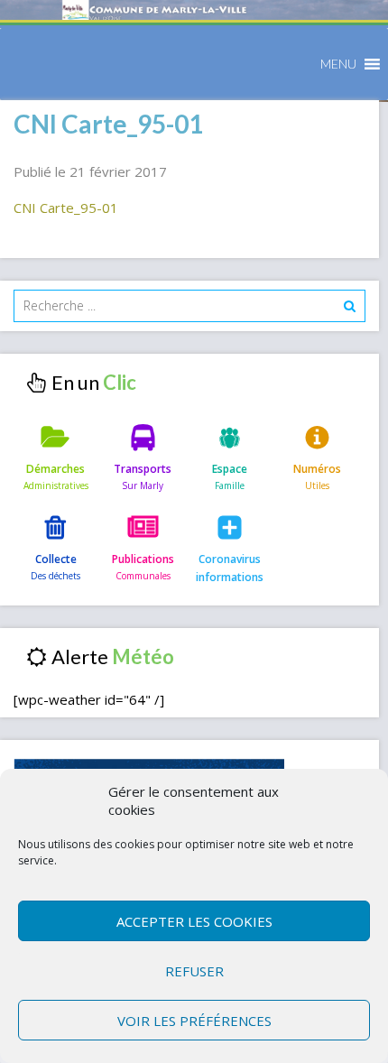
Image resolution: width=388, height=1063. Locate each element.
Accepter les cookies (194, 921)
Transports (142, 468)
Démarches (55, 468)
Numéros (317, 468)
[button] (338, 64)
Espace (229, 468)
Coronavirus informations (229, 568)
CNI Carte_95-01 (66, 208)
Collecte (56, 559)
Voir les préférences (194, 1021)
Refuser (194, 971)
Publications (143, 559)
